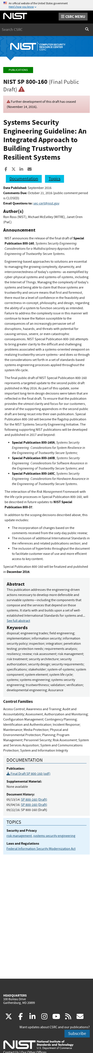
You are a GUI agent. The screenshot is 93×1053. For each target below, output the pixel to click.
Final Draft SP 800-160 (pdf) (30, 774)
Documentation (24, 178)
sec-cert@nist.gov (46, 203)
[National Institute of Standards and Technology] (38, 1044)
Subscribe (77, 1033)
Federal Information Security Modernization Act (40, 849)
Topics (54, 178)
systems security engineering (54, 836)
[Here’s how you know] (46, 5)
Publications (18, 70)
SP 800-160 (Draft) (34, 799)
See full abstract (18, 621)
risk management (19, 836)
